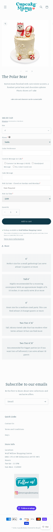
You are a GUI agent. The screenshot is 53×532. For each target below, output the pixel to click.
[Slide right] (32, 71)
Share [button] (6, 246)
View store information (14, 239)
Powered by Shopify (34, 528)
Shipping (5, 121)
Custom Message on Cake (12, 159)
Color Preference (9, 148)
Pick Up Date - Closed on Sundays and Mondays (21, 183)
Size (3, 125)
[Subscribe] (45, 402)
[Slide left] (21, 71)
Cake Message (7, 173)
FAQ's (7, 435)
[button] (5, 7)
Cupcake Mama (22, 528)
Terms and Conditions (14, 429)
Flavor (5, 137)
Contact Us (9, 423)
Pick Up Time (7, 194)
